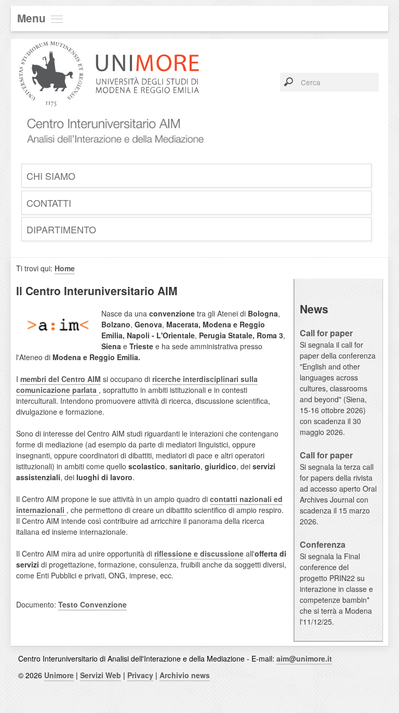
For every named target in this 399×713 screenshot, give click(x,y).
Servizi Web (100, 675)
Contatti (48, 202)
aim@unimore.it (304, 658)
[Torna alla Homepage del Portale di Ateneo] (109, 114)
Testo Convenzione (92, 604)
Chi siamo (50, 175)
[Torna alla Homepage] (112, 155)
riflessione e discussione (199, 553)
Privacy (140, 675)
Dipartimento (61, 229)
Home (65, 268)
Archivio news (184, 675)
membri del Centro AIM (60, 379)
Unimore (59, 675)
